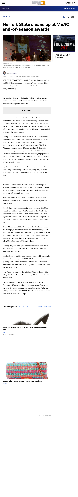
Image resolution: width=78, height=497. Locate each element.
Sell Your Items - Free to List (26, 306)
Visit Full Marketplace (44, 306)
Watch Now (71, 3)
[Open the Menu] (3, 3)
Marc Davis (13, 73)
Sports (6, 17)
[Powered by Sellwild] (48, 415)
